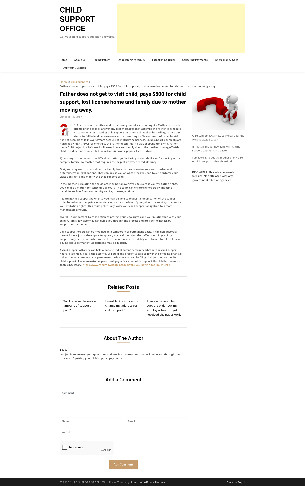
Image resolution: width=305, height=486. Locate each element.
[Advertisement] (181, 28)
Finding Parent (101, 60)
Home (63, 60)
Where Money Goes (226, 60)
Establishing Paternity (131, 60)
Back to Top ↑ (236, 482)
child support (79, 82)
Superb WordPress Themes (147, 482)
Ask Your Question (74, 67)
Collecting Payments (195, 60)
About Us (79, 60)
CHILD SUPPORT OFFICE (77, 19)
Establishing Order (163, 60)
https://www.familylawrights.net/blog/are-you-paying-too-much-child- (127, 265)
